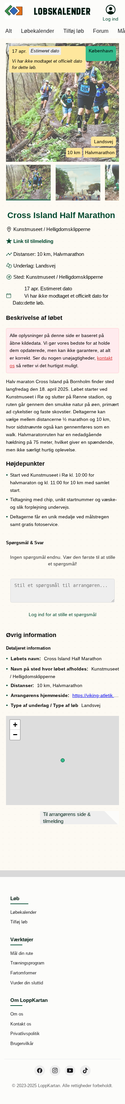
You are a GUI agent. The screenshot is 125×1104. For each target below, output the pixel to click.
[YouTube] (70, 1070)
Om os (16, 1014)
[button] (63, 760)
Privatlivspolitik (25, 1033)
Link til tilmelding (33, 241)
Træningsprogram (27, 962)
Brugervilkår (21, 1043)
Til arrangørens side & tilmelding (67, 817)
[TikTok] (85, 1070)
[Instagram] (55, 1070)
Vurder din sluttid (26, 982)
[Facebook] (39, 1070)
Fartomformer (23, 972)
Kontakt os (20, 1023)
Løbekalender (23, 912)
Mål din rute (21, 953)
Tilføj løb (18, 921)
